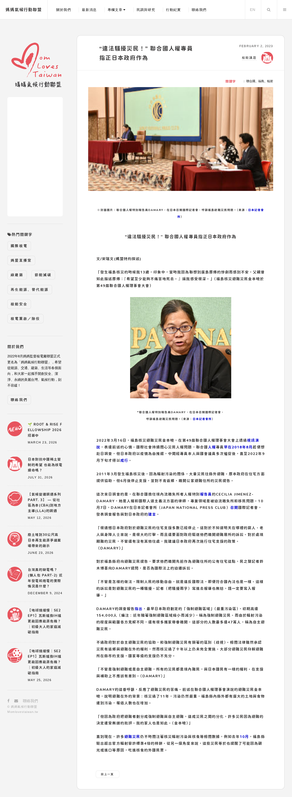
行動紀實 (173, 10)
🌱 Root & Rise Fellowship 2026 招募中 (45, 429)
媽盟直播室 (21, 260)
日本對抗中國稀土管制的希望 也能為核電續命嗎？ (45, 464)
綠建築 (17, 275)
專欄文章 (115, 10)
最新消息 (89, 10)
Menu (284, 9)
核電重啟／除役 (25, 319)
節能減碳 (43, 275)
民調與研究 (146, 10)
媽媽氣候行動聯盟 (24, 9)
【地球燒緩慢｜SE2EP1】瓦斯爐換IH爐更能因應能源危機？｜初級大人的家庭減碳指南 (44, 662)
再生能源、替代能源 (30, 290)
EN (252, 10)
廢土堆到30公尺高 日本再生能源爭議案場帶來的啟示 (44, 540)
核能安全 (19, 304)
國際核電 (19, 246)
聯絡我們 (199, 10)
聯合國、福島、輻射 (259, 81)
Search (268, 9)
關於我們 (63, 10)
